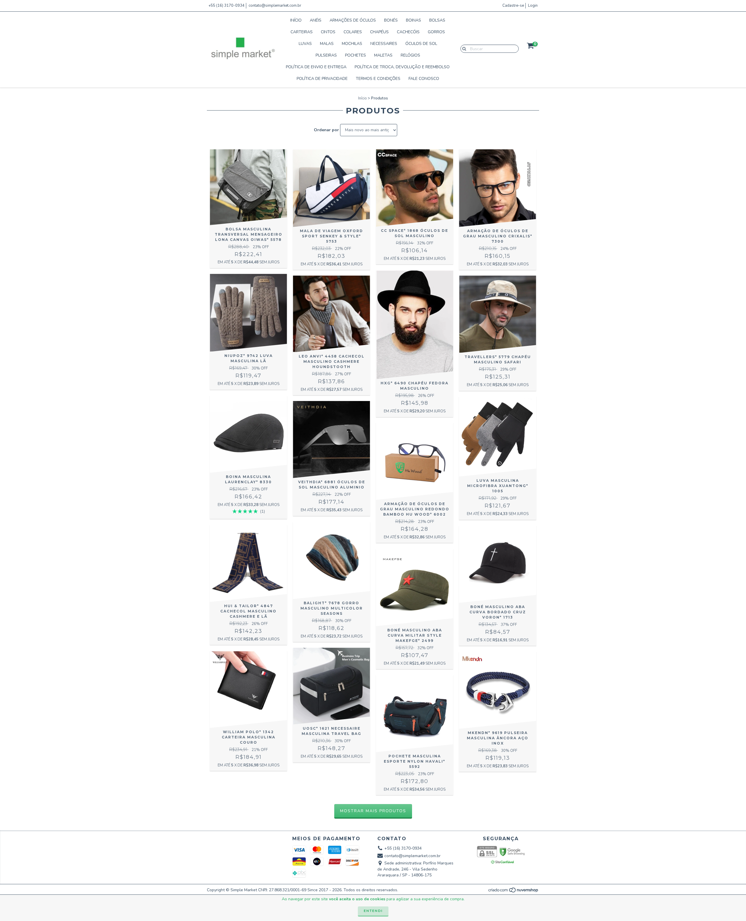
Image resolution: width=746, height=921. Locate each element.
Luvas (305, 43)
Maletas (383, 55)
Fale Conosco (424, 78)
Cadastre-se (513, 5)
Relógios (410, 55)
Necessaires (383, 43)
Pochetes (355, 55)
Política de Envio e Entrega (316, 67)
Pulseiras (326, 55)
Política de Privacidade (322, 78)
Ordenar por (326, 130)
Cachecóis (408, 32)
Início (296, 20)
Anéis (315, 20)
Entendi (373, 910)
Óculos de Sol (421, 43)
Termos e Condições (378, 78)
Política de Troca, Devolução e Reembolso (402, 67)
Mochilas (352, 43)
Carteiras (302, 32)
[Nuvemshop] (513, 891)
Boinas (413, 20)
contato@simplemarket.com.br (275, 5)
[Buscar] (462, 48)
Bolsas (437, 20)
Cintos (328, 32)
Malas (327, 43)
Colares (353, 32)
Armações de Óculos (353, 20)
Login (533, 5)
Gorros (436, 32)
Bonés (391, 20)
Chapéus (379, 32)
